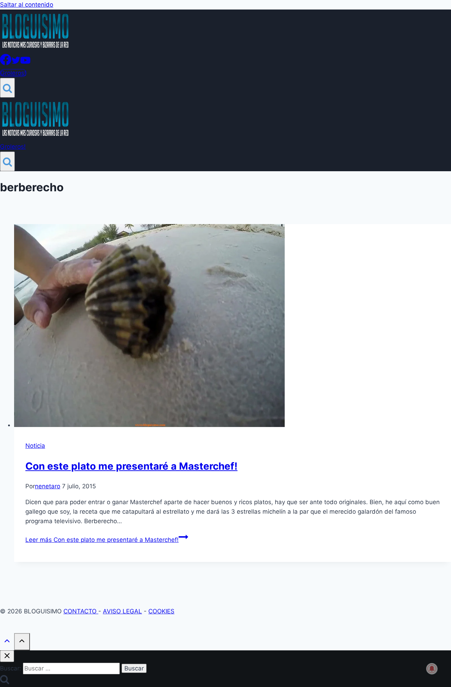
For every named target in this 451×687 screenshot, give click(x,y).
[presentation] (232, 327)
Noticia (35, 445)
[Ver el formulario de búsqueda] (7, 88)
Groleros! (13, 72)
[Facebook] (5, 63)
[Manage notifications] (432, 668)
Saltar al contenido (26, 4)
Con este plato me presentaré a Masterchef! (131, 466)
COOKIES (161, 611)
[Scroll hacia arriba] (7, 642)
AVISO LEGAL (122, 611)
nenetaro (47, 486)
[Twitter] (15, 63)
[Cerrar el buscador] (7, 656)
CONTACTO (80, 611)
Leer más (102, 539)
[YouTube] (25, 63)
